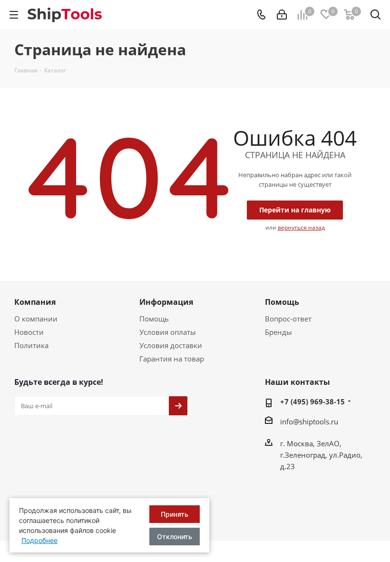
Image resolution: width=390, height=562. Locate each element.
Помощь (154, 318)
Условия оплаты (167, 332)
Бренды (278, 332)
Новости (29, 332)
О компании (36, 318)
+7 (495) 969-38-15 (312, 401)
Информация (166, 302)
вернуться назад (301, 227)
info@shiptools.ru (309, 421)
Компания (35, 302)
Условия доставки (170, 345)
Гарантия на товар (171, 358)
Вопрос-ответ (288, 318)
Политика (31, 345)
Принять (174, 514)
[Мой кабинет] (282, 15)
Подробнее (39, 540)
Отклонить (174, 536)
